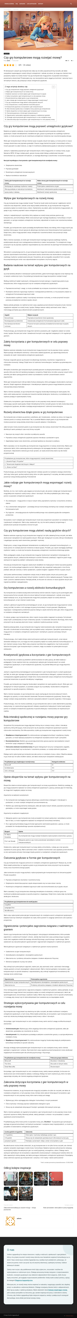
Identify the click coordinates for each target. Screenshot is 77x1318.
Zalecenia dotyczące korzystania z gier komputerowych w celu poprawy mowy (31, 119)
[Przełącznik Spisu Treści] (53, 87)
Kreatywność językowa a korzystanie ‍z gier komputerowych (24, 106)
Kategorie (22, 3)
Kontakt (40, 3)
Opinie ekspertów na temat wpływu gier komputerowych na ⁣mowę (26, 111)
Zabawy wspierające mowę (57, 1290)
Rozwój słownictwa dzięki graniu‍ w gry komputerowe (22, 98)
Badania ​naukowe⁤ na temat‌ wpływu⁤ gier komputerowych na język (26, 94)
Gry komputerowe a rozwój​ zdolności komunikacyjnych (23, 104)
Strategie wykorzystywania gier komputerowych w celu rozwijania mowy (29, 117)
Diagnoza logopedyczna (23, 1280)
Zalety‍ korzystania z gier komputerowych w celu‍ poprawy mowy (25, 96)
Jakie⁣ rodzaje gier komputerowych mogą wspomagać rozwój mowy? (27, 100)
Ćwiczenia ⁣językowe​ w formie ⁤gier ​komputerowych (22, 113)
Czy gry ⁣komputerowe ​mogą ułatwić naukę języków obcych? (24, 102)
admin (8, 60)
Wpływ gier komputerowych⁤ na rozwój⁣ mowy (19, 91)
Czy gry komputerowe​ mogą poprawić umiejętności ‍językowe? (25, 89)
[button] (71, 4)
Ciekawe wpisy (69, 1315)
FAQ (17, 3)
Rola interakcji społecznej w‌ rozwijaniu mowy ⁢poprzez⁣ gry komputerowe (28, 109)
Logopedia (15, 9)
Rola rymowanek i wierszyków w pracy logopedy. (58, 1208)
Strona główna (7, 9)
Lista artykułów (31, 3)
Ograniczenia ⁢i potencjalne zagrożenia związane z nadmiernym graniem (28, 115)
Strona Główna (9, 3)
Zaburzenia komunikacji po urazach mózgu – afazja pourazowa (20, 1209)
